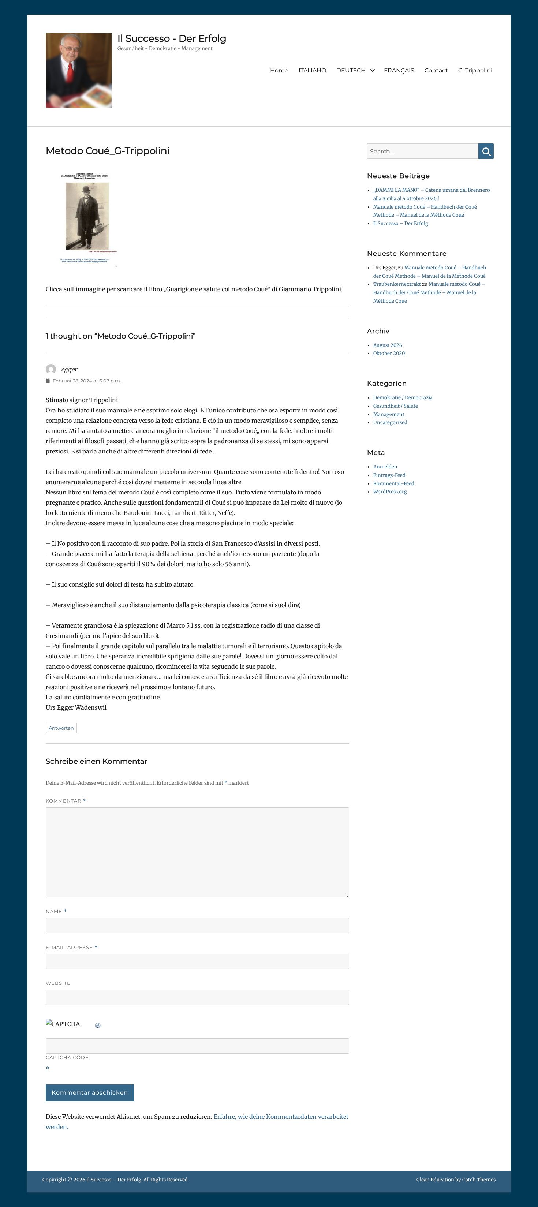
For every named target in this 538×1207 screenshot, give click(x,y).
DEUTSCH (351, 70)
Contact (436, 70)
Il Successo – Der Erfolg (400, 223)
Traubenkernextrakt (397, 284)
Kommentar (66, 801)
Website (58, 983)
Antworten (61, 728)
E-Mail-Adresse (72, 947)
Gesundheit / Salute (395, 406)
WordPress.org (390, 492)
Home (279, 70)
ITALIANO (312, 70)
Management (388, 414)
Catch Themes (479, 1180)
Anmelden (385, 467)
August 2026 (387, 345)
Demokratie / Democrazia (403, 398)
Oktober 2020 (389, 353)
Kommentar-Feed (393, 484)
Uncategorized (390, 422)
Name (56, 911)
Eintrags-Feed (389, 475)
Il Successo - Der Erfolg (172, 38)
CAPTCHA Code (67, 1057)
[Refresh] (98, 1024)
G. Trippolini (475, 70)
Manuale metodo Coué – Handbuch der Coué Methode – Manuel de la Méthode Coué (429, 292)
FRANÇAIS (399, 70)
